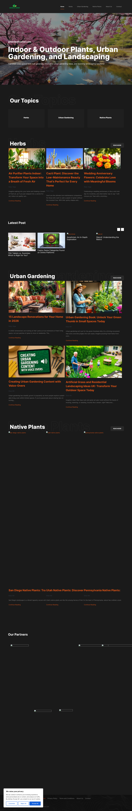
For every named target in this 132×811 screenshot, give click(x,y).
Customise (12, 803)
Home (62, 6)
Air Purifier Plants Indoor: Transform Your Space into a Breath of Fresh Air (26, 177)
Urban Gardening (82, 6)
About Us (109, 6)
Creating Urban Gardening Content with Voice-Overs (35, 383)
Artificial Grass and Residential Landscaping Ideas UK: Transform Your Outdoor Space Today (91, 386)
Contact (119, 6)
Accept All (35, 803)
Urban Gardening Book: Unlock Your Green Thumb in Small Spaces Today (93, 319)
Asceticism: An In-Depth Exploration (18, 238)
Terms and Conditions (66, 798)
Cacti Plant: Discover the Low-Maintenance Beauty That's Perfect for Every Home (63, 179)
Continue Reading (15, 201)
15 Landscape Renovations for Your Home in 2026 (109, 251)
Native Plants (97, 6)
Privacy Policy (52, 798)
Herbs (71, 6)
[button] (122, 229)
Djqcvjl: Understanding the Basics (49, 238)
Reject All (23, 803)
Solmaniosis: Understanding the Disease (80, 238)
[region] (23, 797)
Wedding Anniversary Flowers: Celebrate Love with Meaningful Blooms (100, 177)
